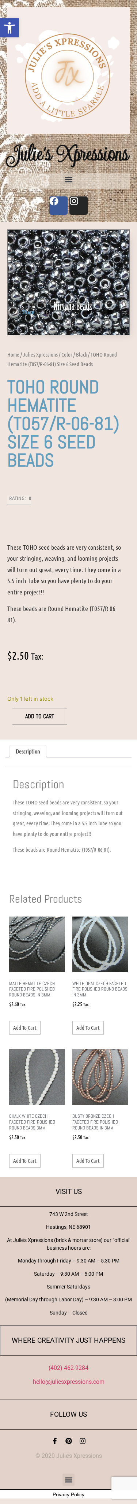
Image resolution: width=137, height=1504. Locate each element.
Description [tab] (28, 751)
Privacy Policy (68, 1494)
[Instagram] (82, 1441)
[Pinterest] (68, 1441)
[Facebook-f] (55, 1441)
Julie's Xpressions (69, 153)
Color (66, 354)
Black (81, 354)
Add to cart (39, 716)
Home (13, 354)
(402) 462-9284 (68, 1367)
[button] (9, 27)
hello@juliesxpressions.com (68, 1381)
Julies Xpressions (40, 354)
